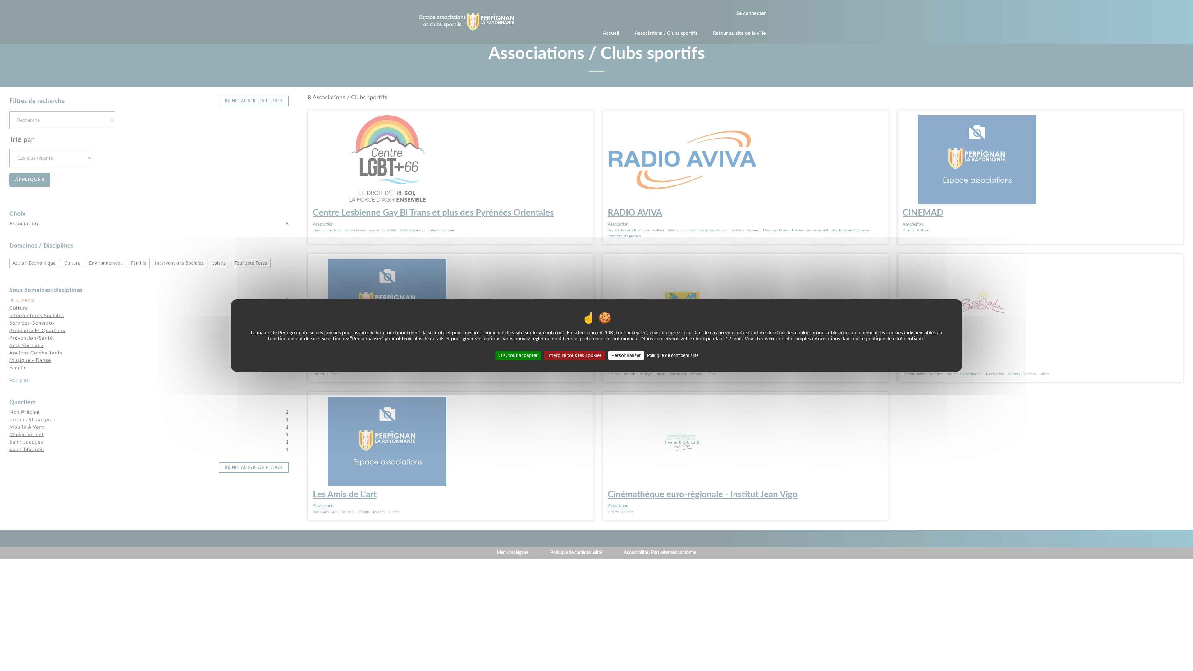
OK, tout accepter (518, 355)
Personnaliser (626, 355)
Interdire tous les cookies (574, 355)
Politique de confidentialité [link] (672, 355)
